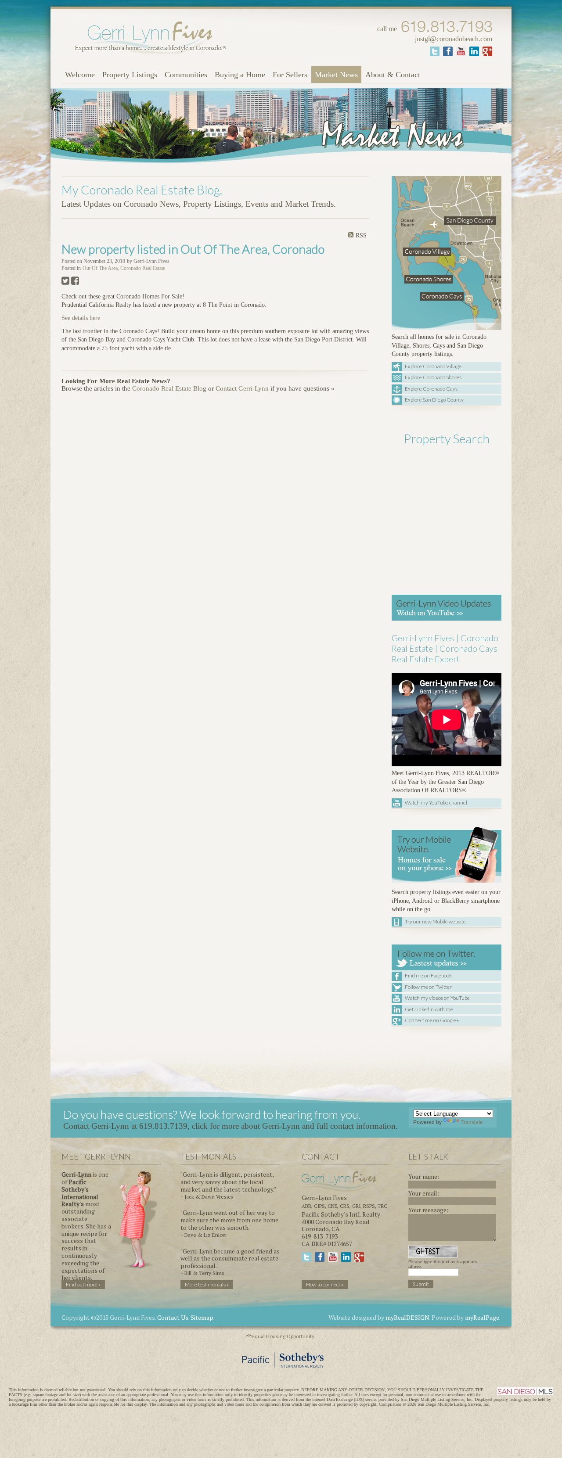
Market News (336, 74)
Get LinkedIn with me (429, 1009)
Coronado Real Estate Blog (169, 388)
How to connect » (324, 1284)
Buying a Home (240, 74)
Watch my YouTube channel (436, 802)
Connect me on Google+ (432, 1020)
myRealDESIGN (407, 1317)
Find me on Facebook (428, 975)
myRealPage (482, 1317)
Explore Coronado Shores (433, 377)
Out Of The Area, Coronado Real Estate (124, 268)
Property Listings (129, 74)
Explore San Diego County (434, 399)
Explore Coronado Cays (431, 388)
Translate (472, 1122)
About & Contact (392, 74)
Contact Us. (173, 1317)
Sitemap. (203, 1317)
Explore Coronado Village (433, 366)
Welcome (80, 74)
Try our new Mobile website (435, 921)
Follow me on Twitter (428, 987)
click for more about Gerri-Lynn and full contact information (294, 1126)
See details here (80, 318)
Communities (186, 74)
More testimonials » (207, 1284)
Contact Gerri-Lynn (242, 388)
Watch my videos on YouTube (437, 998)
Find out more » (83, 1284)
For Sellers (290, 74)
